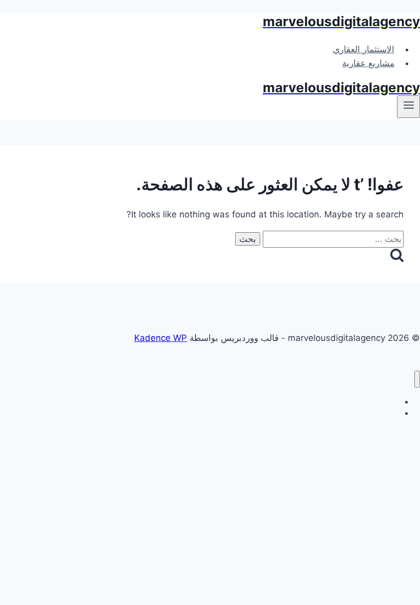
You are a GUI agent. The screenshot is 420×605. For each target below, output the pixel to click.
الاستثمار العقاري (363, 49)
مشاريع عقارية (368, 63)
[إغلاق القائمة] (417, 379)
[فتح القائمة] (408, 106)
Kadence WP (160, 338)
